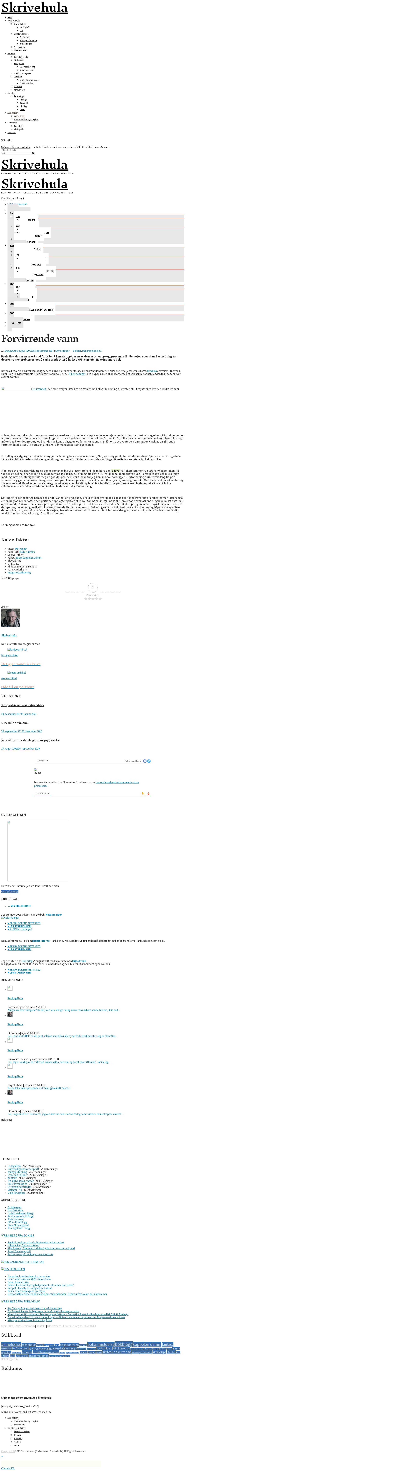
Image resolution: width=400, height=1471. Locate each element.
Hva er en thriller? (18, 1175)
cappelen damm (147, 1344)
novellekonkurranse (46, 1352)
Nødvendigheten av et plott (23, 1169)
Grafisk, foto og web (22, 73)
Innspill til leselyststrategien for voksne (30, 1288)
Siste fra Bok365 (21, 1235)
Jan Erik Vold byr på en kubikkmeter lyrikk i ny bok (36, 1242)
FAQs (17, 1326)
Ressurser (11, 53)
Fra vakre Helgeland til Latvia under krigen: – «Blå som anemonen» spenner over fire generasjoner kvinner (66, 1317)
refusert (84, 1352)
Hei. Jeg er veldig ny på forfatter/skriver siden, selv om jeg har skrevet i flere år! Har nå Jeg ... (59, 1062)
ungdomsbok (22, 1355)
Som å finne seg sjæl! (19, 1251)
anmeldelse (11, 1344)
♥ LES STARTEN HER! (19, 926)
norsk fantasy (16, 1353)
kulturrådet (147, 1349)
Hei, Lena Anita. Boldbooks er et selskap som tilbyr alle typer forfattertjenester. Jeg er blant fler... (62, 1036)
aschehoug (29, 1345)
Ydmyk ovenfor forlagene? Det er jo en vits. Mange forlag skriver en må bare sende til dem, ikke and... (63, 1010)
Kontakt (25, 37)
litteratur (155, 1349)
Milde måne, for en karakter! (23, 1245)
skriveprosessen (141, 1352)
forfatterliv (6, 1348)
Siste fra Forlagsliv (24, 1301)
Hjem (10, 17)
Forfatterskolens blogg (21, 1213)
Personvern (28, 1326)
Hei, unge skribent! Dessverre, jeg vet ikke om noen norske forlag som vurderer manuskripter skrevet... (65, 1114)
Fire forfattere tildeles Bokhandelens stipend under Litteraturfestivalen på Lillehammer (57, 1294)
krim (109, 1348)
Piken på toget (77, 374)
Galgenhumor (19, 47)
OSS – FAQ (12, 132)
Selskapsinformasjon (28, 40)
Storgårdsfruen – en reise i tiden (22, 705)
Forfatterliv (12, 122)
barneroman (48, 1345)
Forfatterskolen (26, 83)
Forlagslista (19, 63)
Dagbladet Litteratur (26, 1262)
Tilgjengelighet (26, 43)
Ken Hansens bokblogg (20, 1216)
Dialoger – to (15, 1190)
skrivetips (159, 1352)
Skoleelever (19, 60)
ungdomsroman (38, 1355)
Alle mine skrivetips (22, 1431)
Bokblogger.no (9, 1359)
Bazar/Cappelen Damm (28, 557)
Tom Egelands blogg (19, 1228)
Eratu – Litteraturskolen (30, 80)
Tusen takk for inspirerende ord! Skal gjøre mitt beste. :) (39, 1088)
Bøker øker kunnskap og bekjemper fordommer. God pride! (41, 1285)
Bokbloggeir (14, 1207)
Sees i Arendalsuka (18, 1282)
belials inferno (69, 1345)
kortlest (101, 1348)
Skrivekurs (18, 76)
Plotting (23, 106)
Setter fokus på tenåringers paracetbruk (30, 1254)
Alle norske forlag (27, 66)
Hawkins (152, 371)
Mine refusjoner (20, 50)
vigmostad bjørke (56, 1356)
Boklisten (17, 1269)
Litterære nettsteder (19, 1187)
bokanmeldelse (91, 350)
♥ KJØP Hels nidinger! (20, 929)
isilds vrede (81, 1349)
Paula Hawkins (27, 551)
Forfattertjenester (21, 57)
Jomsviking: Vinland (14, 723)
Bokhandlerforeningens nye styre (26, 1291)
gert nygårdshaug (39, 1348)
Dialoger (23, 99)
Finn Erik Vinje (15, 1210)
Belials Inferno (41, 940)
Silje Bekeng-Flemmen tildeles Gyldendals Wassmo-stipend (41, 1248)
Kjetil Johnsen (16, 1219)
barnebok (39, 1345)
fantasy (167, 1344)
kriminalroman (121, 1348)
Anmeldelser (13, 113)
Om (11, 1326)
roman (99, 1352)
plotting (62, 1353)
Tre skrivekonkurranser (21, 1181)
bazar (78, 350)
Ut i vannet (39, 389)
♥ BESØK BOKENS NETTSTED (24, 923)
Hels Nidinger (54, 914)
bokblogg (124, 1344)
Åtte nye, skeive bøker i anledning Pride (30, 1320)
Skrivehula (34, 164)
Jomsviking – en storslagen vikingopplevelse (30, 740)
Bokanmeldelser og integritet (26, 119)
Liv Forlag (27, 961)
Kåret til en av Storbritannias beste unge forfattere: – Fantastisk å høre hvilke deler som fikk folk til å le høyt (68, 1314)
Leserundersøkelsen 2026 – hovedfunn (29, 1279)
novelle (27, 1352)
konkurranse (91, 1349)
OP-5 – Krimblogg (17, 1222)
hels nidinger (70, 1348)
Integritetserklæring (19, 572)
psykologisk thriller (72, 1353)
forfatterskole (20, 1348)
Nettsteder (18, 86)
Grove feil (24, 103)
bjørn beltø (83, 1345)
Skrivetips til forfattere (16, 1428)
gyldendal (56, 1348)
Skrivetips (11, 93)
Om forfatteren (20, 24)
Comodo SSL (8, 1468)
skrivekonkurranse (116, 1352)
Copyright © (8, 1451)
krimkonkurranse (136, 1349)
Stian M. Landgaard (18, 1225)
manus (169, 1349)
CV (21, 30)
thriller (171, 1352)
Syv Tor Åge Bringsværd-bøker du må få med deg (35, 1308)
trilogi (12, 1355)
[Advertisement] (16, 1137)
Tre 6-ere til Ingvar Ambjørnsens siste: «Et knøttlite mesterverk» (43, 1311)
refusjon (92, 1352)
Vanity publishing (27, 70)
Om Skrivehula (14, 20)
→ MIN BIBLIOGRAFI (19, 906)
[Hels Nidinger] (10, 917)
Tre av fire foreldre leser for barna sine (29, 1276)
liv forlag (163, 1349)
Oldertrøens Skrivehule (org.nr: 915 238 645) (71, 1326)
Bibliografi (24, 27)
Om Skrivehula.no (21, 34)
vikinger (67, 1356)
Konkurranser (19, 90)
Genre (22, 109)
